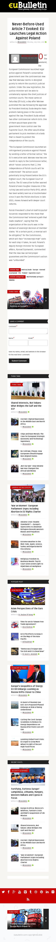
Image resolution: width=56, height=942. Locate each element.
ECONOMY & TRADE (19, 668)
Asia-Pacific (16, 590)
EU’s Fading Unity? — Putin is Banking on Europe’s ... (22, 305)
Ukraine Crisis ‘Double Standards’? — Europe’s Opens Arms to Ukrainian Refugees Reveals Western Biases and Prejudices (32, 527)
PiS (19, 273)
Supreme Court (34, 273)
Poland (24, 273)
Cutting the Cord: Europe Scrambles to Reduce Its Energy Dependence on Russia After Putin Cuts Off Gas (32, 725)
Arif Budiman (27, 642)
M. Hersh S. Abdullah (30, 654)
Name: (11, 338)
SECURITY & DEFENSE (20, 771)
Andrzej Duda (26, 270)
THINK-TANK (13, 292)
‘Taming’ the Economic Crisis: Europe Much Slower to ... (23, 925)
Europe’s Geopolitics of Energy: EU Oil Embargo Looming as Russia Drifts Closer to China (27, 689)
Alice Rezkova (27, 627)
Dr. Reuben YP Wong (25, 615)
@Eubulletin (22, 42)
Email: (31, 338)
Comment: (13, 326)
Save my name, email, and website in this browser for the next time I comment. (27, 353)
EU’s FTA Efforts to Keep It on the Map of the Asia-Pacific (32, 636)
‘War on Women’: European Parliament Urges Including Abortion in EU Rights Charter (26, 508)
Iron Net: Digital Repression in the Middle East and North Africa (33, 421)
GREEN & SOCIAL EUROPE (21, 487)
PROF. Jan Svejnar (16, 921)
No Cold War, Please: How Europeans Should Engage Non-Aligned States (32, 453)
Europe (35, 270)
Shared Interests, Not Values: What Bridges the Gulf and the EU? (26, 406)
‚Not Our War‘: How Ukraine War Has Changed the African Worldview (32, 468)
